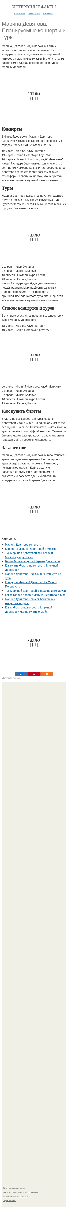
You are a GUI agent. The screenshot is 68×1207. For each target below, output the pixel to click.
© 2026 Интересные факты (14, 1188)
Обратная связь (9, 1200)
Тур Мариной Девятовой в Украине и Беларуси (35, 591)
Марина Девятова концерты (23, 544)
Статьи (48, 13)
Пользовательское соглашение (25, 1192)
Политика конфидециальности (15, 1196)
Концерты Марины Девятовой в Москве (30, 549)
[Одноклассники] (46, 674)
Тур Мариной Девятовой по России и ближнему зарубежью (29, 555)
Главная (19, 13)
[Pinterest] (34, 674)
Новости (34, 13)
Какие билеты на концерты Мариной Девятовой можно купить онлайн (28, 609)
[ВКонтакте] (21, 674)
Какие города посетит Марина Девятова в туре (35, 595)
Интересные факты (34, 7)
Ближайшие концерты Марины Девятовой (32, 561)
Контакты (6, 1192)
